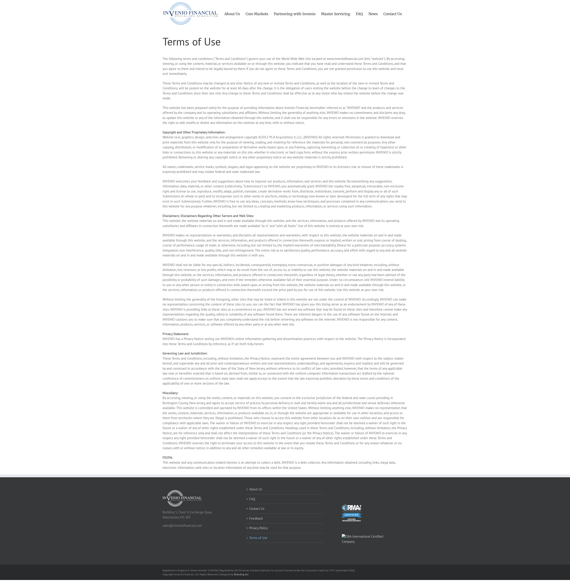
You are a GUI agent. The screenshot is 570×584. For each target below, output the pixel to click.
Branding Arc (241, 574)
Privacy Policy (258, 528)
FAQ (252, 499)
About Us (255, 489)
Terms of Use (258, 538)
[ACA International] (369, 531)
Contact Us (256, 508)
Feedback (256, 518)
